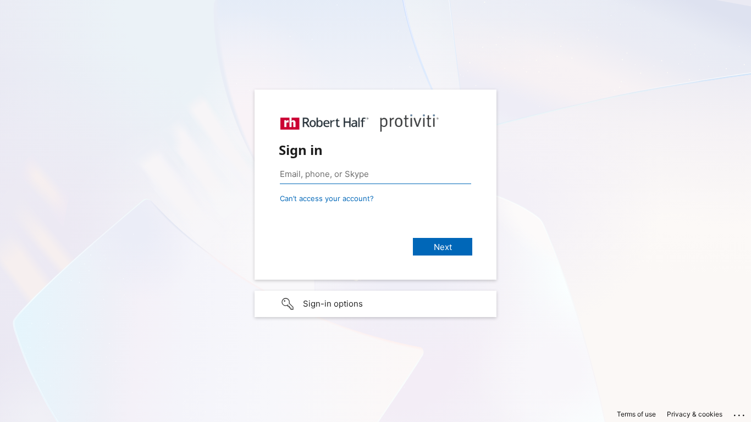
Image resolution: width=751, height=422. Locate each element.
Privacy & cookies (694, 414)
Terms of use (636, 414)
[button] (375, 304)
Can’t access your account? (327, 198)
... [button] (740, 412)
